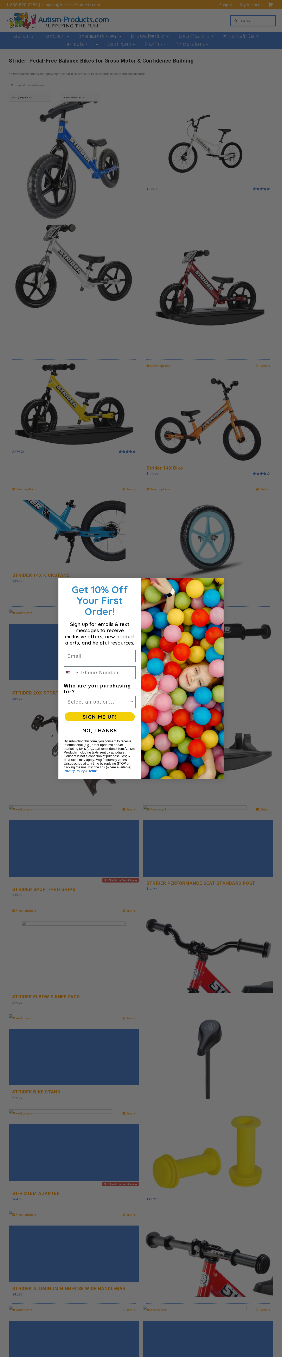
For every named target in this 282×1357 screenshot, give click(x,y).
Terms (93, 771)
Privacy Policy (74, 771)
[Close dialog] (217, 584)
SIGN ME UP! (100, 717)
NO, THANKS (99, 730)
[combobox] (71, 673)
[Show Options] (132, 702)
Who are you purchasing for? (97, 688)
